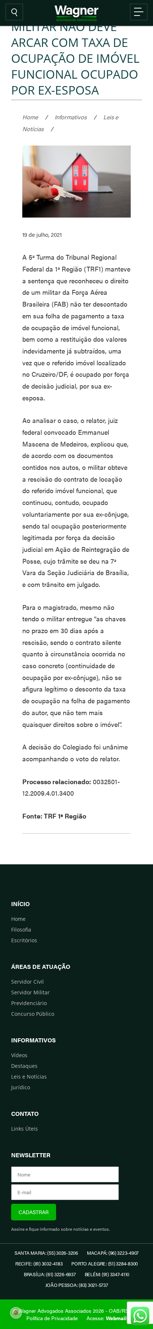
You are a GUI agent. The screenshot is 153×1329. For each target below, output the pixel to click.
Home (30, 117)
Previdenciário (29, 1003)
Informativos (71, 117)
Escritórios (24, 940)
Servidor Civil (27, 981)
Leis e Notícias (29, 1076)
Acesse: (107, 1318)
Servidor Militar (30, 992)
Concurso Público (32, 1013)
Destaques (24, 1065)
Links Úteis (24, 1128)
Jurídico (20, 1087)
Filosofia (21, 929)
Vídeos (19, 1055)
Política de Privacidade (52, 1318)
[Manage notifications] (16, 1313)
